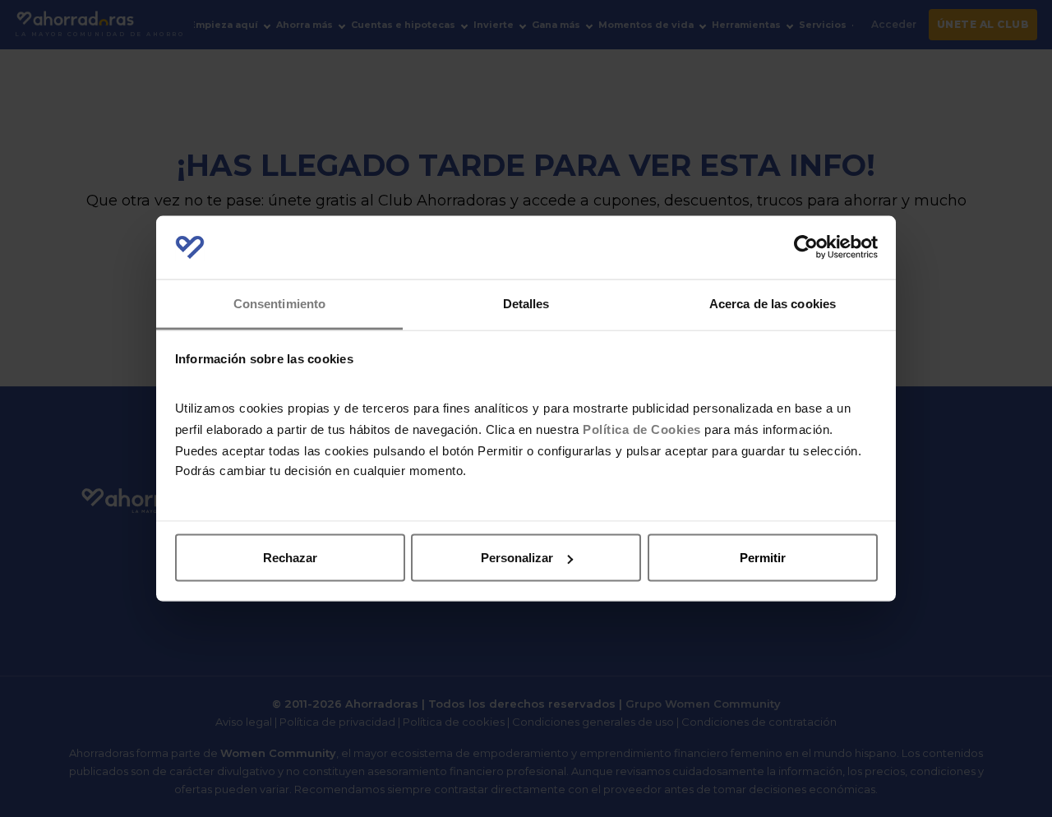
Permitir (763, 558)
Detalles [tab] (526, 303)
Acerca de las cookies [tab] (772, 303)
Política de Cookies (642, 429)
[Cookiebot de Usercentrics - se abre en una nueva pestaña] (806, 247)
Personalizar (517, 558)
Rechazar (290, 558)
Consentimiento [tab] (279, 303)
